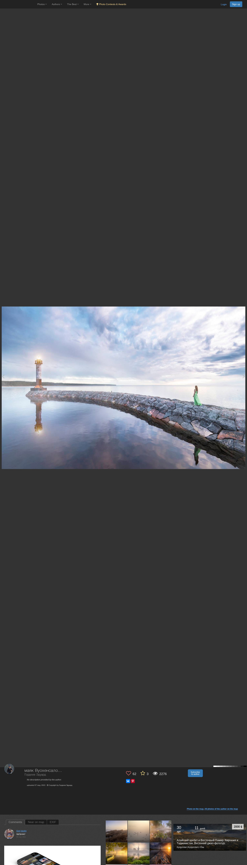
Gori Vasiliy (21, 831)
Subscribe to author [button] (195, 773)
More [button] (87, 4)
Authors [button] (56, 4)
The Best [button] (72, 4)
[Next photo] (243, 376)
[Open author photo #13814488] (139, 853)
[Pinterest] (133, 781)
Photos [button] (41, 4)
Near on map (36, 822)
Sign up (236, 4)
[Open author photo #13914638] (139, 831)
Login (224, 4)
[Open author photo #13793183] (161, 853)
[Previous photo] (3, 376)
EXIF (53, 822)
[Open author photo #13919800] (117, 831)
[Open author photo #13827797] (117, 853)
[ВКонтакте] (128, 781)
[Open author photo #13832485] (161, 831)
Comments (15, 822)
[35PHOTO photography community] (18, 4)
